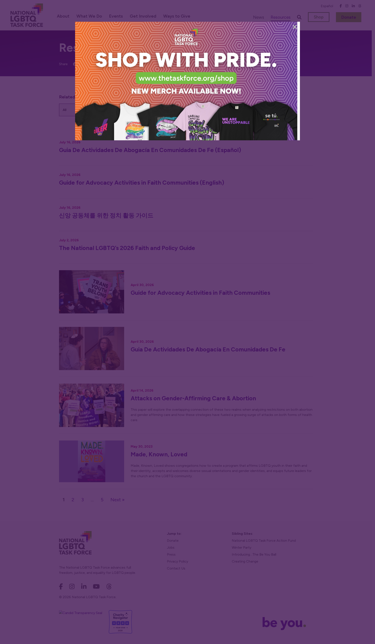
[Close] (294, 27)
